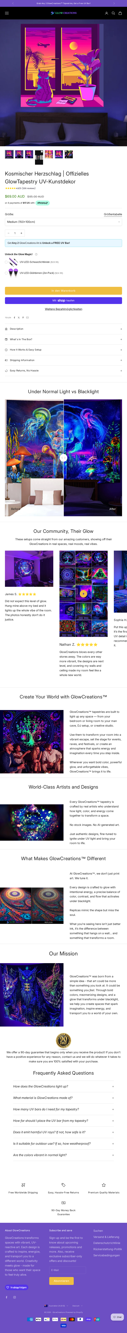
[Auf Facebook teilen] (14, 317)
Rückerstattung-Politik (107, 1249)
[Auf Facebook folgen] (6, 1297)
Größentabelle (113, 214)
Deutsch (76, 1306)
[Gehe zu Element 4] (39, 157)
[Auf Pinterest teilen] (23, 317)
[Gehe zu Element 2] (19, 154)
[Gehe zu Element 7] (68, 154)
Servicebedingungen (106, 1255)
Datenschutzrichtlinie (106, 1243)
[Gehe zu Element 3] (29, 154)
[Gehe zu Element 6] (59, 154)
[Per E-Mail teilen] (27, 317)
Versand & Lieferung (106, 1237)
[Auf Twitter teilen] (19, 317)
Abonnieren (61, 1280)
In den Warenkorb (63, 290)
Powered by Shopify (74, 1312)
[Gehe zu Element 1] (9, 154)
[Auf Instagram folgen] (14, 1297)
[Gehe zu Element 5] (49, 154)
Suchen (98, 1230)
